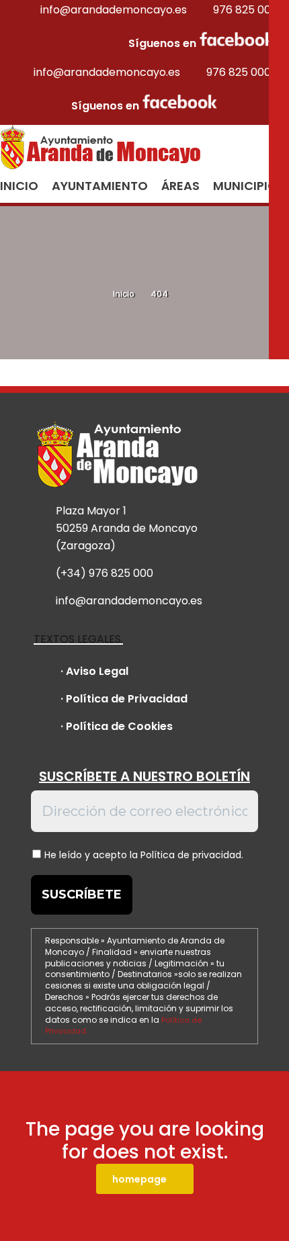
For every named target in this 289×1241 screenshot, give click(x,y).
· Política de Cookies (116, 726)
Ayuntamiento (100, 185)
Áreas (180, 185)
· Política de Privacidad (124, 698)
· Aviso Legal (94, 671)
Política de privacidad (190, 855)
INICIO (19, 185)
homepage (139, 1179)
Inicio (123, 294)
